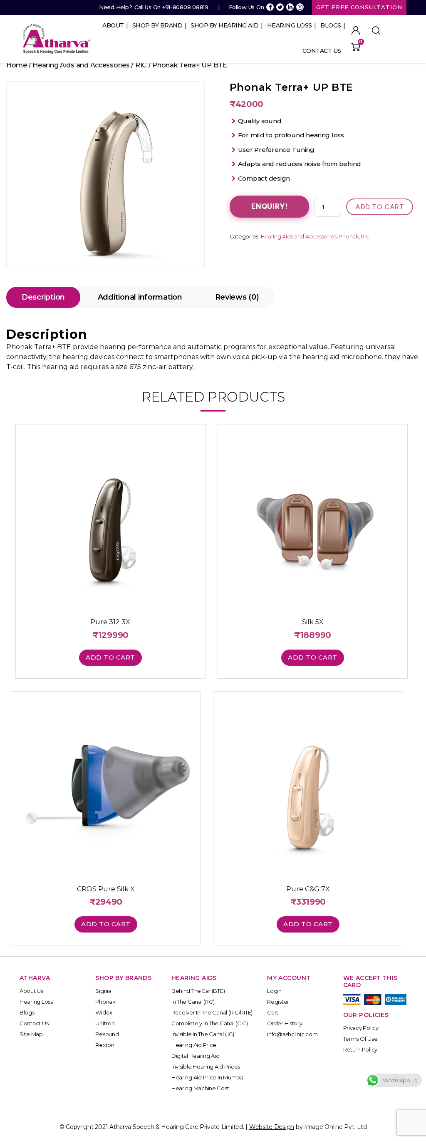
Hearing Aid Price (193, 1045)
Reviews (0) (237, 297)
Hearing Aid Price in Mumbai (208, 1077)
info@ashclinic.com (292, 1034)
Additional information (140, 297)
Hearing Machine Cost (200, 1088)
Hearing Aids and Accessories (80, 65)
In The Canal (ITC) (193, 1001)
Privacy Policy (361, 1027)
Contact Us (321, 51)
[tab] (43, 297)
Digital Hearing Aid (195, 1055)
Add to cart (379, 207)
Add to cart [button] (110, 657)
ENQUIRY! (269, 206)
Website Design (271, 1127)
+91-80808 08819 (185, 7)
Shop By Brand (157, 25)
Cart (272, 1012)
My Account (355, 30)
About (113, 25)
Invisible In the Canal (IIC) (202, 1034)
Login (274, 990)
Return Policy (360, 1049)
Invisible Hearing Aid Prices (205, 1066)
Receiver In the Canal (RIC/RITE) (212, 1012)
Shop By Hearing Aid (225, 25)
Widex (103, 1012)
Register (278, 1001)
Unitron (104, 1023)
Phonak (348, 236)
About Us (31, 990)
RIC (141, 65)
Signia (103, 990)
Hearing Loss (289, 25)
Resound (107, 1034)
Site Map (31, 1034)
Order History (284, 1023)
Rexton (104, 1045)
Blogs (330, 25)
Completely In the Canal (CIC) (209, 1023)
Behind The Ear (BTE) (198, 990)
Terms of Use (360, 1038)
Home (16, 65)
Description (43, 297)
